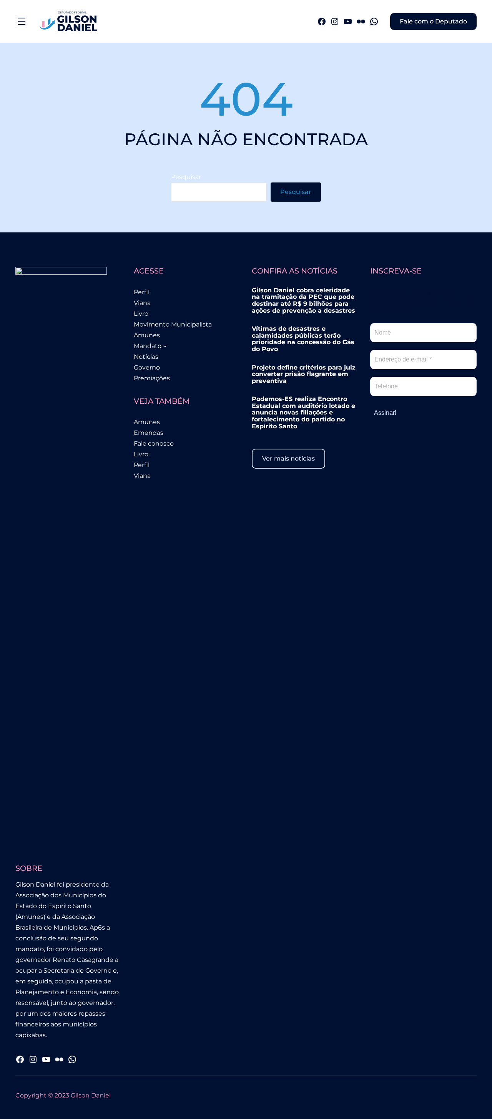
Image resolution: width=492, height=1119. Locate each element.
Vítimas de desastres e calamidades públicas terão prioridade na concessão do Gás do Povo (303, 338)
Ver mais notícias (288, 458)
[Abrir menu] (21, 21)
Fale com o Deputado (433, 21)
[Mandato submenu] (165, 346)
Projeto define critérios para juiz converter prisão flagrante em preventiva (304, 374)
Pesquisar (186, 177)
